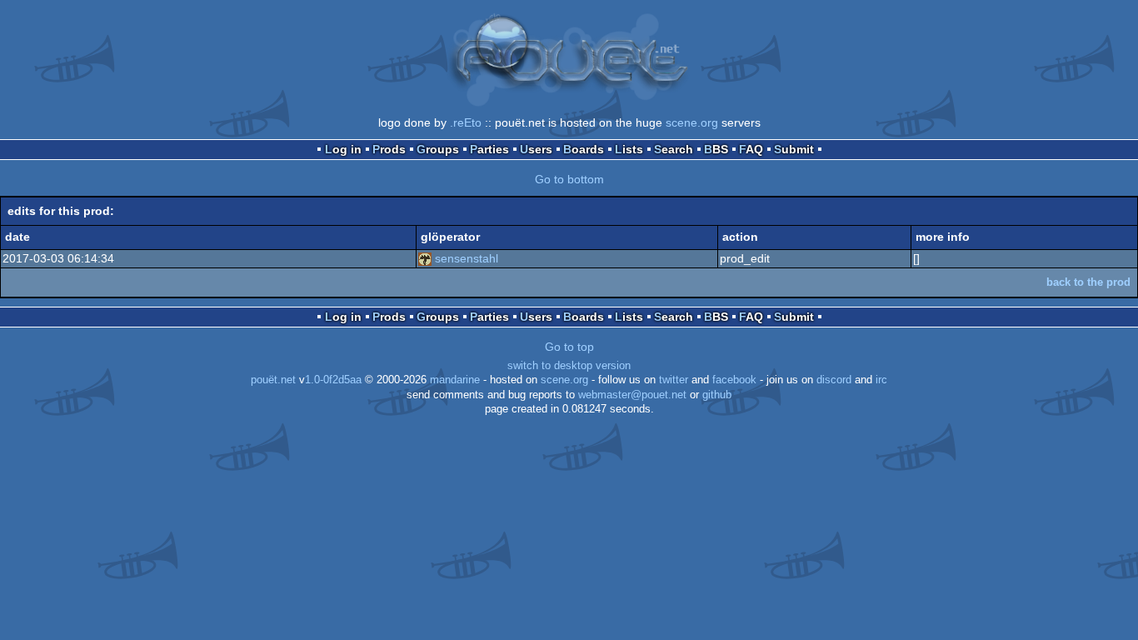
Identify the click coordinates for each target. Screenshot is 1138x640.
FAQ (751, 149)
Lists (629, 149)
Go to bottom (569, 179)
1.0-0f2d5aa (333, 380)
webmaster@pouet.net (632, 395)
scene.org (692, 122)
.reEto (466, 122)
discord (833, 380)
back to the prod (1088, 282)
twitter (673, 380)
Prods (389, 149)
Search (673, 149)
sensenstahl (466, 258)
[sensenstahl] (425, 258)
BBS (716, 149)
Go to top (569, 346)
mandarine (455, 380)
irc (881, 380)
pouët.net (273, 380)
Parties (489, 149)
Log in (343, 149)
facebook (734, 380)
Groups (438, 149)
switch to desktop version (569, 366)
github (716, 395)
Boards (583, 149)
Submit (794, 149)
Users (536, 149)
